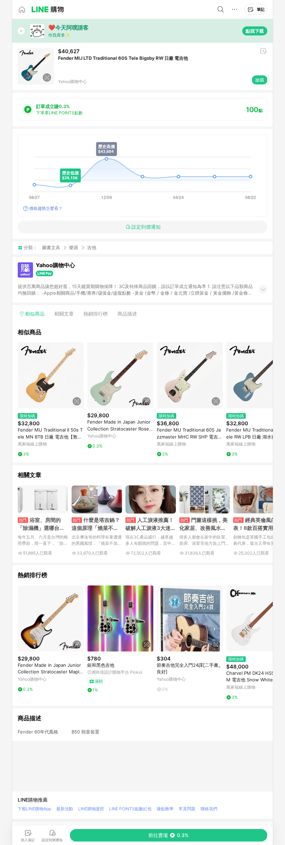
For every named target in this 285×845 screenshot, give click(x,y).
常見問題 (187, 808)
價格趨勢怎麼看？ (46, 208)
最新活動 (64, 808)
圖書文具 (51, 247)
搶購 (259, 80)
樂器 (73, 247)
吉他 (91, 247)
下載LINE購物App (34, 808)
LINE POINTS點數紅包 (130, 808)
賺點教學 (165, 808)
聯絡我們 (209, 808)
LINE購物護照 (91, 808)
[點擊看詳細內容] (51, 375)
